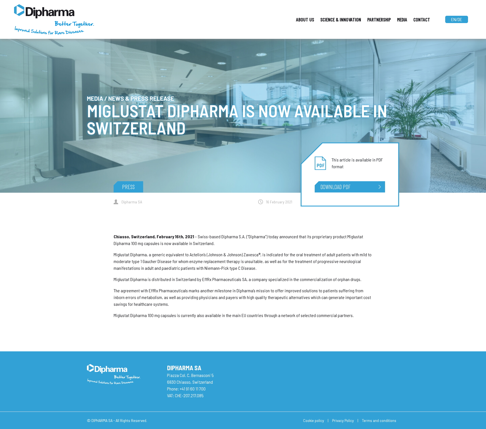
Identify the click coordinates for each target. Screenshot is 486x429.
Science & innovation (340, 19)
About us (305, 19)
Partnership (379, 19)
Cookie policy (313, 420)
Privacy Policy (343, 420)
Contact (421, 19)
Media (402, 19)
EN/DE (456, 19)
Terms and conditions (379, 420)
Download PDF (335, 186)
